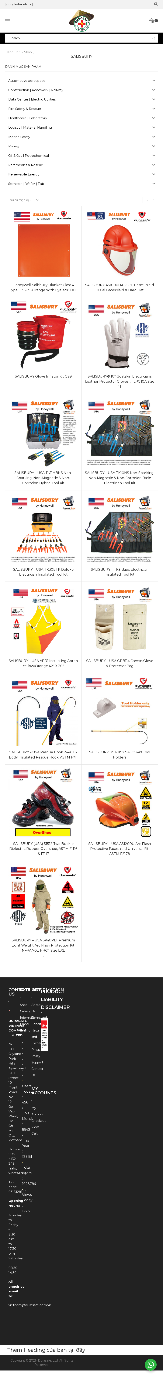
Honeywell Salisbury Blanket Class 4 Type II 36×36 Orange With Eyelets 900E (43, 287)
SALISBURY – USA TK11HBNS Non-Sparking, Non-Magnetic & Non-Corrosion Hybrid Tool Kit (43, 478)
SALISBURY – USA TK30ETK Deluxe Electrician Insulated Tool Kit (43, 572)
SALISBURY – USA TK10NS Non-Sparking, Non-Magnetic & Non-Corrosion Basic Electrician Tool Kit (119, 478)
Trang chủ (12, 52)
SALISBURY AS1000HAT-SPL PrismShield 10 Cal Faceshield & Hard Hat (119, 287)
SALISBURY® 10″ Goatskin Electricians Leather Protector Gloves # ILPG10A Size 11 (119, 381)
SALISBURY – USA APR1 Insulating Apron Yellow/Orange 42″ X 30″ (43, 663)
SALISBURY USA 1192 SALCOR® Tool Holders (119, 754)
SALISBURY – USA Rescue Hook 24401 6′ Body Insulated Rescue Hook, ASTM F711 (43, 754)
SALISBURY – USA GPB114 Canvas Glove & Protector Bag (119, 663)
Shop (28, 52)
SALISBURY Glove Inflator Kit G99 (43, 376)
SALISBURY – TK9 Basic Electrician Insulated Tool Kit (120, 572)
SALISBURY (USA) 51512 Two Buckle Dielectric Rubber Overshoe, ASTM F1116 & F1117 (43, 849)
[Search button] (153, 38)
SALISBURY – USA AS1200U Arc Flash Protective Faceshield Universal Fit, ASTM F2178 (119, 849)
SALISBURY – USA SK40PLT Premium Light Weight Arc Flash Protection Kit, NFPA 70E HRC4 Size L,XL (43, 945)
